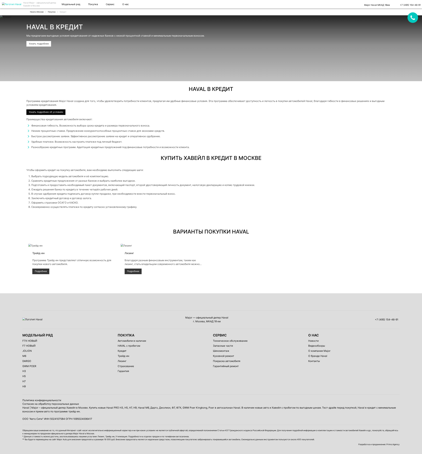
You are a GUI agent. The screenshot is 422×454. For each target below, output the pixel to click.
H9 (24, 386)
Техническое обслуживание (230, 340)
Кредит (122, 350)
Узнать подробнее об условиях (46, 112)
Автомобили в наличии (132, 340)
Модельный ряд (71, 4)
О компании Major (319, 350)
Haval (25, 407)
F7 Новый (28, 345)
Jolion (27, 350)
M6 (24, 356)
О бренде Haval (317, 356)
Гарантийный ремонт (226, 366)
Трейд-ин (123, 356)
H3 (24, 371)
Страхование (126, 366)
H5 (24, 376)
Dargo (26, 361)
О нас (125, 4)
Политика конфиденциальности (41, 400)
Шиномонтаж (221, 350)
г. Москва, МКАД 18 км (207, 321)
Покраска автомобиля (226, 361)
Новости (313, 340)
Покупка (93, 4)
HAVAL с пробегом (129, 345)
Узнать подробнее (39, 43)
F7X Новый (29, 340)
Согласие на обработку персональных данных (50, 403)
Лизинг (122, 361)
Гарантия (123, 371)
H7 (24, 381)
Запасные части (223, 345)
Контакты (314, 361)
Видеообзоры (316, 345)
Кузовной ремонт (223, 356)
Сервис (110, 4)
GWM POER (29, 366)
